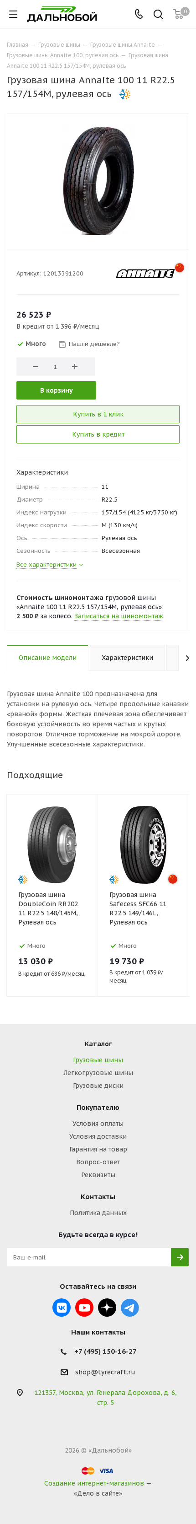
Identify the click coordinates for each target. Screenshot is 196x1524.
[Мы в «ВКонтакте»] (61, 1307)
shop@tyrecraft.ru (105, 1372)
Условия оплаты (98, 1123)
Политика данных (98, 1213)
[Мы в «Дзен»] (107, 1307)
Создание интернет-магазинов (94, 1483)
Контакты (98, 1196)
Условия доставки (98, 1136)
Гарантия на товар (98, 1149)
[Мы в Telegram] (130, 1307)
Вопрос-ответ (98, 1162)
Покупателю (98, 1107)
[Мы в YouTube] (84, 1307)
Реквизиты (98, 1175)
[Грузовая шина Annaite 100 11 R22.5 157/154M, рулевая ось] (98, 180)
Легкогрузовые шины (98, 1073)
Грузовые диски (98, 1085)
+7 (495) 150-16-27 (105, 1351)
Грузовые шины (98, 1060)
